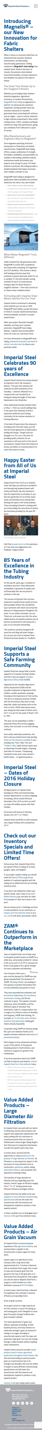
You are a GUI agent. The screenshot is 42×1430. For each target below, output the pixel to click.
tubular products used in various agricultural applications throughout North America (20, 1352)
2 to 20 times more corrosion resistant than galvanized (20, 1019)
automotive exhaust (12, 1169)
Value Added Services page (19, 895)
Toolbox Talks (10, 745)
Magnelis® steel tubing (13, 102)
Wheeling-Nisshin (17, 982)
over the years (16, 435)
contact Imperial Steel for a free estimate (20, 1063)
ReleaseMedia (30, 1428)
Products (16, 1408)
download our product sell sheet (22, 341)
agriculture (18, 1167)
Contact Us (16, 1415)
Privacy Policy (34, 1424)
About (14, 1413)
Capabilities (17, 1409)
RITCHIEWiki (27, 1285)
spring (11, 962)
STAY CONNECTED (18, 1420)
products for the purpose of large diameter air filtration (19, 1157)
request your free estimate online (17, 912)
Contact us (8, 1215)
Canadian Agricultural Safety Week (18, 678)
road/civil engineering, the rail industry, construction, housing (20, 997)
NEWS (14, 1419)
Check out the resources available (17, 740)
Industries (16, 1411)
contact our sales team (13, 344)
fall (18, 962)
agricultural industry (25, 1246)
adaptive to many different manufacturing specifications (20, 1198)
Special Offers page (20, 877)
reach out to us (20, 544)
